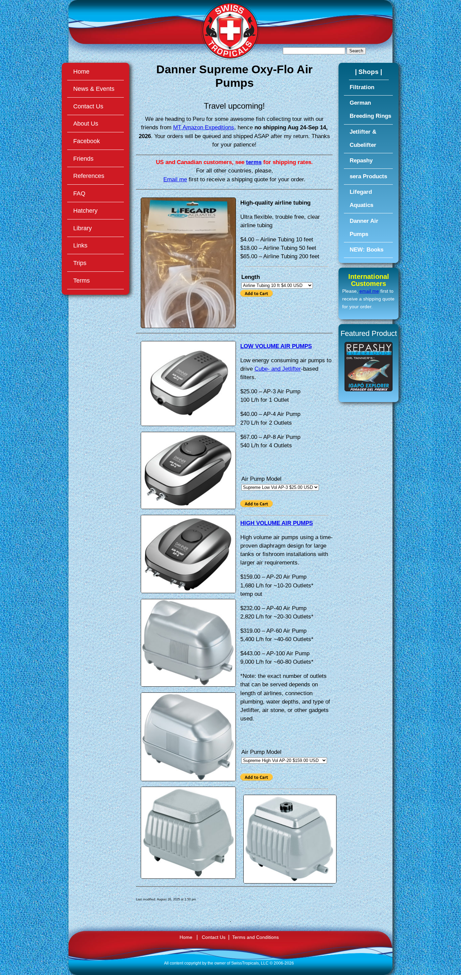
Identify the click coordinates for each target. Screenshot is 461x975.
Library (82, 228)
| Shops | (368, 71)
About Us (85, 123)
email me (369, 291)
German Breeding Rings (370, 109)
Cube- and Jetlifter (277, 369)
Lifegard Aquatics (361, 198)
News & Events (93, 88)
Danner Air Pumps (364, 227)
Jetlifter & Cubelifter (363, 138)
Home (81, 71)
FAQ (79, 193)
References (88, 175)
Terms (81, 280)
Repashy (361, 160)
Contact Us (88, 106)
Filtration (362, 87)
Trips (79, 262)
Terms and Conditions (255, 937)
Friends (83, 158)
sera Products (368, 176)
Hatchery (85, 210)
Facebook (86, 140)
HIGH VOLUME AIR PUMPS (276, 523)
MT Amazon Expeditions (203, 127)
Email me (175, 179)
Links (80, 245)
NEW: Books (366, 249)
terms (254, 162)
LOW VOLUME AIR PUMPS (276, 346)
